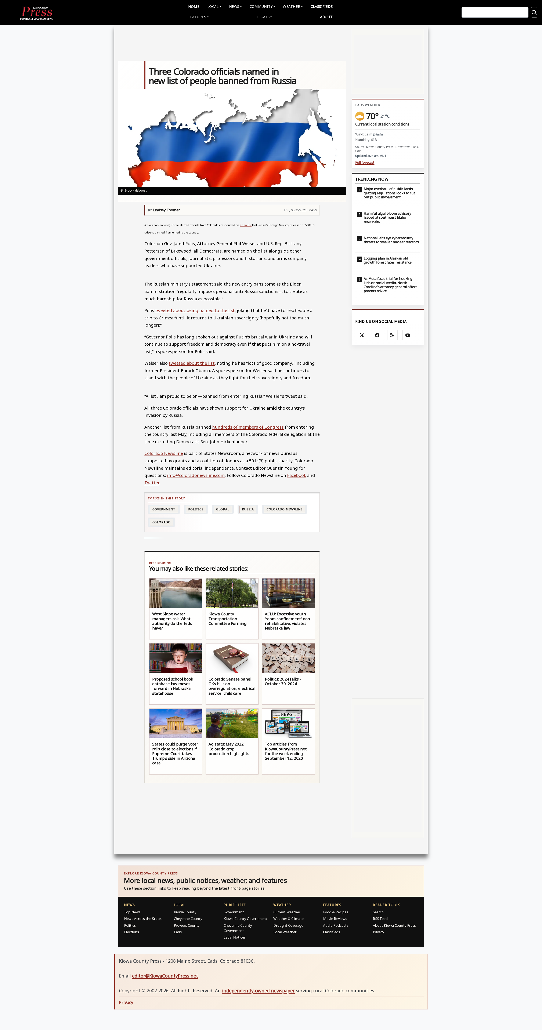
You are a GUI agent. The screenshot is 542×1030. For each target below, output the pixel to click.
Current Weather (286, 912)
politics (195, 509)
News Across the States (143, 918)
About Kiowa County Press (394, 925)
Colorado (161, 522)
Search (378, 912)
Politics (130, 925)
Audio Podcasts (335, 925)
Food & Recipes (335, 912)
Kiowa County (185, 912)
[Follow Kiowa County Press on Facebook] (377, 335)
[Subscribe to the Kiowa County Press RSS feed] (392, 335)
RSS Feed (380, 918)
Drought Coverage (288, 925)
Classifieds (322, 6)
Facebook (296, 475)
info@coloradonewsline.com (196, 475)
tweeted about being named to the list (195, 310)
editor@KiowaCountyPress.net (165, 976)
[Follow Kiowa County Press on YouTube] (407, 335)
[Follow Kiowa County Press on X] (362, 335)
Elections (131, 931)
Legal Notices (235, 937)
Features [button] (197, 16)
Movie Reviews (335, 918)
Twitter (151, 483)
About (326, 16)
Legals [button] (263, 16)
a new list (246, 225)
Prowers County (186, 925)
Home (193, 6)
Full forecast (364, 162)
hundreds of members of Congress (248, 427)
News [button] (234, 6)
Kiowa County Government (245, 918)
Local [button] (212, 6)
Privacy (378, 931)
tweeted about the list (192, 363)
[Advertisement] (388, 522)
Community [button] (261, 6)
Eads (178, 931)
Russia (248, 509)
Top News (132, 912)
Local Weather (284, 931)
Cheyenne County (188, 918)
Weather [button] (291, 6)
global (222, 509)
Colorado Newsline (163, 453)
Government (164, 509)
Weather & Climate (288, 918)
